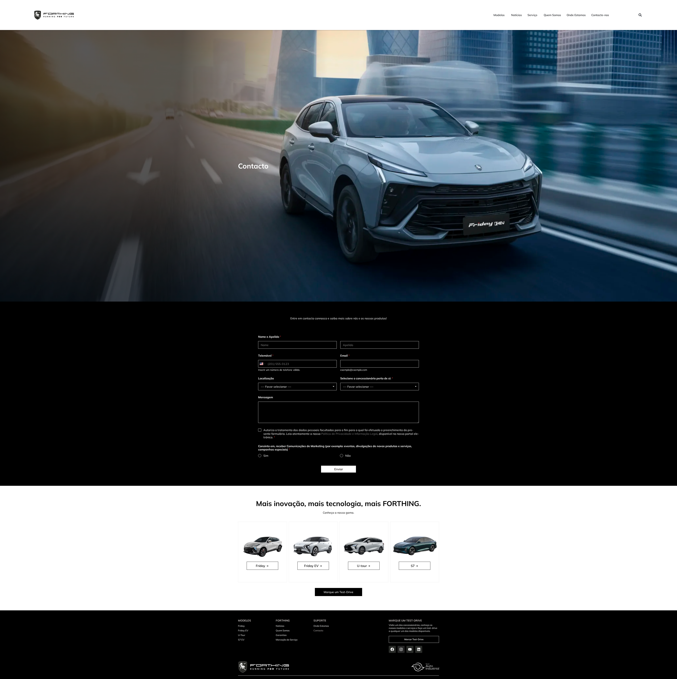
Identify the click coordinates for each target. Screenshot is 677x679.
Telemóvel (265, 355)
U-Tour (241, 635)
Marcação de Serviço (286, 639)
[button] (640, 15)
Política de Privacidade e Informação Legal (349, 433)
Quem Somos (282, 630)
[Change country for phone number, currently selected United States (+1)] (262, 364)
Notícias (280, 625)
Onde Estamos (321, 625)
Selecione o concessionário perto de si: (366, 378)
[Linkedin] (418, 649)
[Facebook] (392, 649)
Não (348, 455)
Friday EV (243, 630)
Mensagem (265, 397)
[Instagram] (401, 649)
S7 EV (241, 639)
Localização (266, 378)
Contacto (318, 630)
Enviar (338, 469)
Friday (241, 625)
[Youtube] (409, 649)
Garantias (281, 635)
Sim (265, 455)
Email (345, 355)
